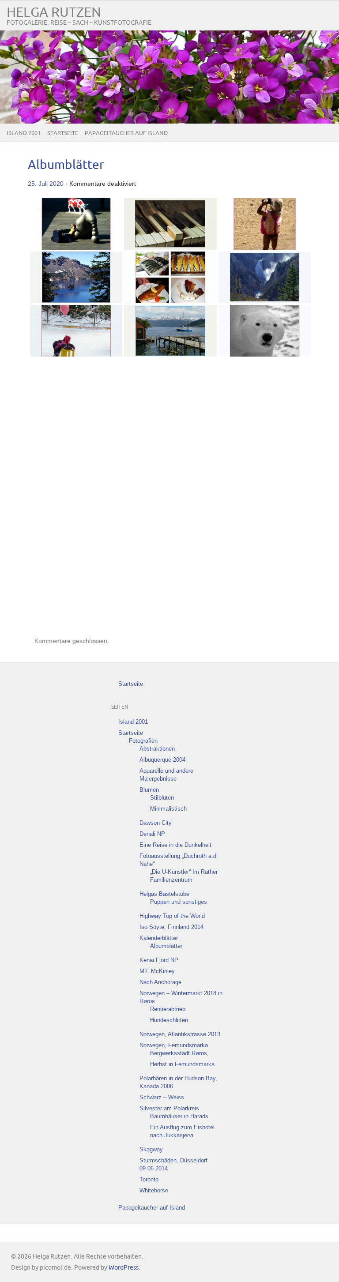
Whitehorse (153, 1190)
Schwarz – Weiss (161, 1097)
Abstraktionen (157, 748)
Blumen (149, 789)
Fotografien (143, 740)
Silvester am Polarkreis (169, 1108)
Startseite (62, 133)
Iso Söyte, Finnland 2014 (171, 927)
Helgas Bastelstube (164, 894)
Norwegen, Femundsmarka (173, 1045)
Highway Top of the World (172, 916)
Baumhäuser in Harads (179, 1116)
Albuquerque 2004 (162, 759)
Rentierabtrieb (167, 1009)
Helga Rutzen (54, 12)
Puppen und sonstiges (178, 902)
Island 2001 (24, 133)
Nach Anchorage (160, 982)
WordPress (124, 1267)
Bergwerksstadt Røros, (179, 1053)
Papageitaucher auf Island (126, 133)
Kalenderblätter (158, 938)
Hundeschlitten (169, 1020)
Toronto (148, 1179)
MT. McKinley (157, 971)
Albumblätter (66, 165)
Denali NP (152, 834)
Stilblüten (162, 797)
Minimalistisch (168, 808)
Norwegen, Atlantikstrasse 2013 (179, 1034)
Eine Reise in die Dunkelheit (175, 845)
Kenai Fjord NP (158, 960)
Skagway (151, 1149)
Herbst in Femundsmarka (182, 1064)
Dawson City (155, 823)
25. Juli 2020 (46, 183)
